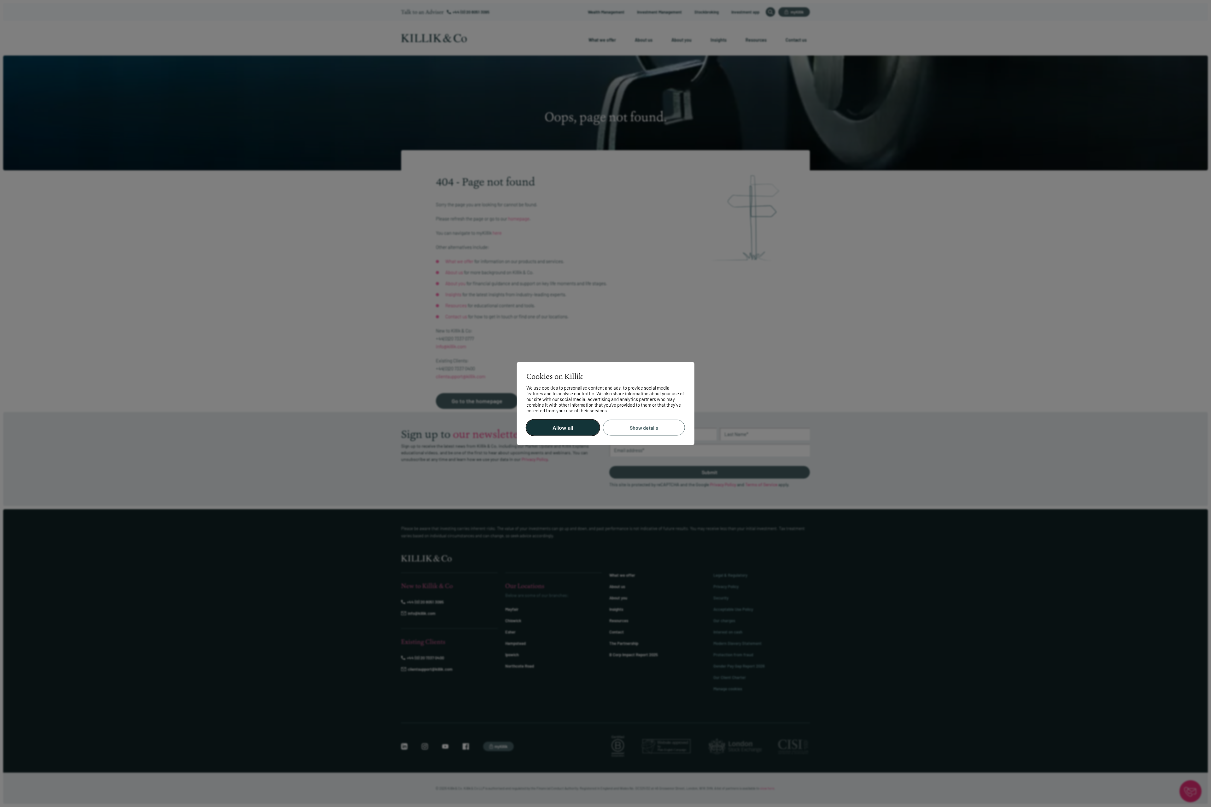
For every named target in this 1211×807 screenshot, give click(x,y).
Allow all (563, 427)
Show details (644, 428)
